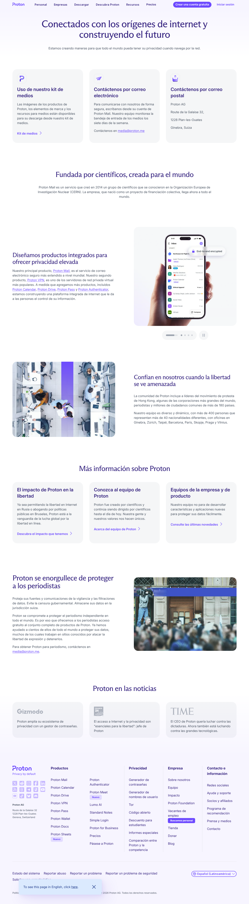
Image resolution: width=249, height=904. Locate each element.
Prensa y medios (219, 821)
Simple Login (99, 820)
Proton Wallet (60, 819)
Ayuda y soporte (219, 793)
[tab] (181, 335)
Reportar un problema (86, 873)
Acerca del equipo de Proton (115, 529)
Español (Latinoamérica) (214, 873)
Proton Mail (61, 271)
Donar (172, 836)
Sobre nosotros (179, 780)
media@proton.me (131, 131)
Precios (151, 4)
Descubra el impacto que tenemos (42, 534)
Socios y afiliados (219, 801)
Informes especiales (143, 833)
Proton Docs (60, 826)
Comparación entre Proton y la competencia (143, 845)
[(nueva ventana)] (14, 783)
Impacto (174, 795)
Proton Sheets (61, 834)
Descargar (81, 4)
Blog (171, 843)
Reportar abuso (55, 873)
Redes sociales (218, 785)
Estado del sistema (26, 873)
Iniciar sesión (225, 4)
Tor (131, 805)
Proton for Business (104, 828)
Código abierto (140, 812)
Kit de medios (27, 133)
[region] (185, 283)
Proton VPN (35, 280)
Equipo (173, 787)
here (74, 887)
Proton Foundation (181, 803)
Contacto (213, 829)
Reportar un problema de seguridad (131, 873)
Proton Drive (47, 289)
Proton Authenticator (93, 289)
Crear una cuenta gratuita (192, 4)
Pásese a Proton (101, 843)
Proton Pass (66, 289)
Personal (41, 4)
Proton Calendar (24, 289)
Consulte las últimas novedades (194, 524)
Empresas (60, 4)
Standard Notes (101, 812)
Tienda (173, 828)
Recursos (132, 4)
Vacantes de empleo (177, 813)
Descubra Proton (107, 4)
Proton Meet (99, 792)
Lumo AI (96, 805)
